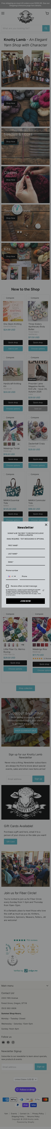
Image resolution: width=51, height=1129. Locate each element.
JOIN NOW (25, 601)
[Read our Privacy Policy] (43, 590)
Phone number (12, 570)
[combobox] (12, 576)
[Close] (46, 524)
